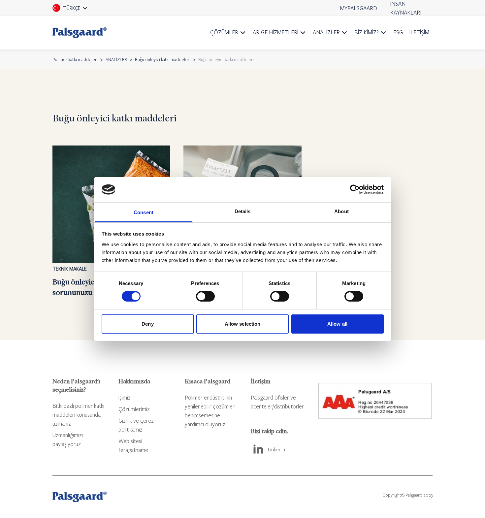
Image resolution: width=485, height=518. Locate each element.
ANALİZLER (326, 32)
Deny (147, 324)
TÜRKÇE (79, 10)
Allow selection (243, 324)
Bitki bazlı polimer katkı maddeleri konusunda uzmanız (78, 414)
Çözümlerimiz (134, 409)
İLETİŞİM (419, 32)
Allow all (337, 324)
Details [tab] (243, 211)
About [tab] (341, 211)
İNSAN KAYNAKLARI (405, 8)
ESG (398, 32)
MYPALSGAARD (358, 8)
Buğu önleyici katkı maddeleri (162, 59)
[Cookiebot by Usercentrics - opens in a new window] (355, 189)
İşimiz (124, 397)
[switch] (205, 296)
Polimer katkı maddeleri (75, 59)
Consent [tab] (143, 212)
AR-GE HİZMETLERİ (275, 32)
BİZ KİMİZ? (366, 32)
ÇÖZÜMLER (224, 32)
